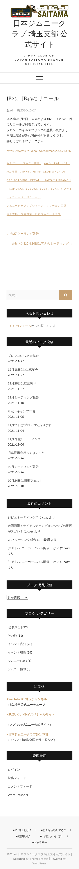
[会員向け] (15, 627)
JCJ (64, 163)
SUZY (44, 188)
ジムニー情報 (31, 163)
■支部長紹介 (23, 836)
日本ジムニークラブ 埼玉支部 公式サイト (39, 33)
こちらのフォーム (19, 326)
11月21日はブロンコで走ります (30, 425)
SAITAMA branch (58, 180)
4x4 (56, 163)
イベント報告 (17, 652)
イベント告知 (17, 644)
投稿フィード (17, 778)
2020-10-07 (28, 110)
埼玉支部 (12, 214)
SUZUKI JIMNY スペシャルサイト (31, 714)
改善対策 (26, 214)
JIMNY (25, 171)
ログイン (14, 769)
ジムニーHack (17, 661)
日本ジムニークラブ (48, 214)
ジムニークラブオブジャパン (25, 205)
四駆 (63, 205)
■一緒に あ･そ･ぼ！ (51, 836)
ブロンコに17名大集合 (23, 356)
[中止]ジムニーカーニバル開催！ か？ (33, 548)
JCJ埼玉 (12, 171)
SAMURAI (16, 188)
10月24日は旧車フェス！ (25, 480)
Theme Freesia (39, 858)
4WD (47, 163)
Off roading (17, 180)
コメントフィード (20, 786)
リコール (52, 205)
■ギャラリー (39, 842)
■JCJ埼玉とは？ (22, 830)
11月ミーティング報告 (23, 397)
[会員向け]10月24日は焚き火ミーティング (41, 243)
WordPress (39, 863)
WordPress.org (18, 795)
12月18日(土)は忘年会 (23, 369)
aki (11, 110)
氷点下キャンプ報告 (21, 411)
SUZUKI (31, 188)
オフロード (16, 197)
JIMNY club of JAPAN (49, 171)
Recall (36, 180)
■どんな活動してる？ (53, 830)
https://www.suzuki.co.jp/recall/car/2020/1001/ (39, 151)
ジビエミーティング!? (23, 517)
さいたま (66, 188)
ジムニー (32, 197)
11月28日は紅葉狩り (22, 383)
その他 (12, 635)
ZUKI (54, 188)
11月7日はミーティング (24, 439)
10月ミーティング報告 (23, 467)
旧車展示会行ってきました (26, 453)
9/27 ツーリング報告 (23, 233)
